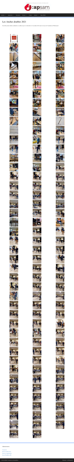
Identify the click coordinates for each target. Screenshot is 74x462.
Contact (30, 15)
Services (23, 15)
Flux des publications (6, 451)
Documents (18, 15)
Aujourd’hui (10, 15)
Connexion (4, 449)
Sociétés (35, 15)
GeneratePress (15, 460)
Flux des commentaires (7, 453)
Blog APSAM (43, 15)
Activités (2, 15)
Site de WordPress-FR (6, 455)
